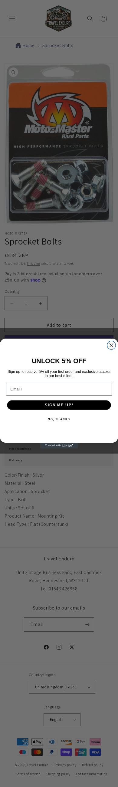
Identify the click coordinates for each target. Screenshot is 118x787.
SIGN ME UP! (59, 405)
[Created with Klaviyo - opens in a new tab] (59, 445)
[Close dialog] (111, 345)
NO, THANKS (59, 419)
